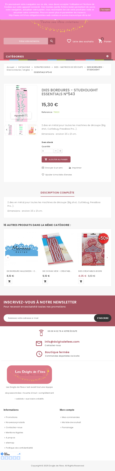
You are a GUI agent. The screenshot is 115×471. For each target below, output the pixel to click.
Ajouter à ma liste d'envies (57, 174)
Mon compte (67, 410)
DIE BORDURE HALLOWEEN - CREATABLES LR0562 (22, 271)
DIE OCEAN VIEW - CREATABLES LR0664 (57, 271)
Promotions (12, 417)
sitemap (10, 442)
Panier (104, 40)
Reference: (47, 112)
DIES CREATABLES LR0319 (90, 271)
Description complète (57, 192)
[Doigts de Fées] (57, 21)
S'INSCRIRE (102, 318)
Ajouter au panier (56, 159)
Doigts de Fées (56, 465)
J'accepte (105, 9)
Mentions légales (14, 432)
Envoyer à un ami (52, 167)
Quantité (46, 146)
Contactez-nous (14, 427)
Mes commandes (71, 417)
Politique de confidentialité (19, 447)
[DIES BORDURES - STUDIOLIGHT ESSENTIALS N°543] (10, 129)
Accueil (10, 67)
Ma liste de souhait (71, 422)
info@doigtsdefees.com (62, 342)
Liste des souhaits (80, 41)
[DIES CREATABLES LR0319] (93, 249)
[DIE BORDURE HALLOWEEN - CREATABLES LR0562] (21, 249)
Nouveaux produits (15, 422)
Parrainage (68, 427)
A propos (10, 437)
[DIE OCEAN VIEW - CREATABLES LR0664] (57, 249)
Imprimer (75, 167)
